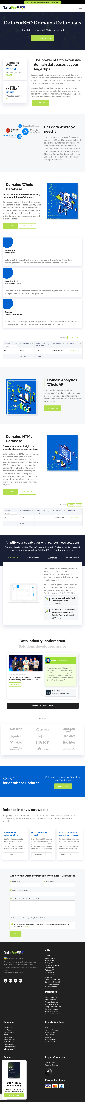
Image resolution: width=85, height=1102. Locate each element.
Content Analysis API (52, 984)
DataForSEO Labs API (52, 965)
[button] (39, 719)
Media (6, 1035)
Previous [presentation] (5, 683)
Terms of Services (51, 1065)
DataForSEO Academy (53, 1042)
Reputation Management (52, 558)
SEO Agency (8, 1030)
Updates (48, 1037)
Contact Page (28, 926)
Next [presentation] (79, 683)
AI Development (9, 1049)
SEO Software (9, 1032)
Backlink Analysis (33, 557)
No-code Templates (52, 1030)
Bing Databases (50, 999)
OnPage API (49, 963)
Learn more (15, 684)
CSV (79, 338)
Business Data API (51, 975)
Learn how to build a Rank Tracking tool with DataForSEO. (63, 601)
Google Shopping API (52, 979)
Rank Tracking (13, 557)
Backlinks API (49, 960)
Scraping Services (10, 1046)
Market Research (9, 1039)
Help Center (49, 1035)
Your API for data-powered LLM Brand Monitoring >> (42, 2)
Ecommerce (8, 1037)
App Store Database (52, 1004)
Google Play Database (53, 1007)
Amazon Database (51, 1002)
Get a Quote (74, 350)
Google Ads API (50, 958)
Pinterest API (49, 970)
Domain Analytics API (52, 982)
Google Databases (51, 997)
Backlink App (8, 1027)
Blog (46, 1027)
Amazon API (49, 977)
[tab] (13, 558)
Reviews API (49, 968)
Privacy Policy (50, 1062)
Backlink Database (51, 1011)
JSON (71, 338)
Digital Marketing (9, 1042)
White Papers (50, 1032)
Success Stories (50, 1039)
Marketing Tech (9, 1044)
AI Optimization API (51, 987)
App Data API (49, 972)
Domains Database (51, 1009)
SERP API (48, 956)
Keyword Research (72, 557)
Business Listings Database (54, 1014)
